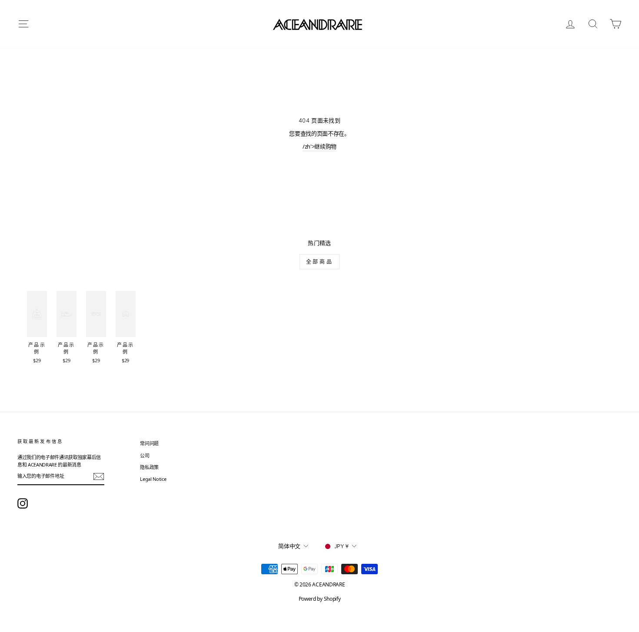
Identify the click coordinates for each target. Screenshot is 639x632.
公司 (144, 455)
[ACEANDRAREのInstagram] (22, 503)
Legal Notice (153, 479)
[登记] (98, 476)
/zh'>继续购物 (319, 146)
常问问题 (149, 443)
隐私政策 (149, 467)
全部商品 (319, 261)
